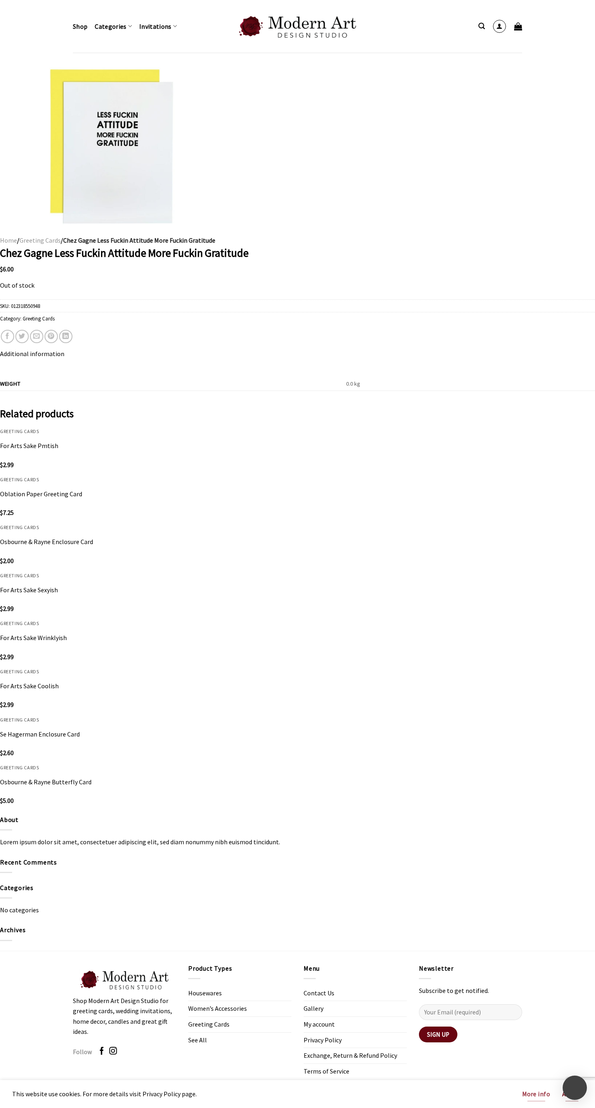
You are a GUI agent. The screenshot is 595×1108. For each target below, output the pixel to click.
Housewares (205, 993)
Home (8, 240)
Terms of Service (326, 1071)
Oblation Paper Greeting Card (41, 494)
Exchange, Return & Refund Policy (350, 1055)
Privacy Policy (323, 1040)
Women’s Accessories (217, 1008)
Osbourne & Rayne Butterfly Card (45, 782)
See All (197, 1040)
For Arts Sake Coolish (29, 686)
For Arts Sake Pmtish (29, 446)
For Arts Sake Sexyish (29, 590)
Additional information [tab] (32, 354)
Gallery (313, 1008)
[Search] (481, 26)
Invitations (155, 26)
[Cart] (518, 26)
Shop (80, 26)
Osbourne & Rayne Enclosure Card (46, 542)
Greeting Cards (40, 240)
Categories (110, 26)
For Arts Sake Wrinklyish (33, 638)
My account (319, 1024)
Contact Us (319, 993)
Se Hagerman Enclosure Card (40, 734)
